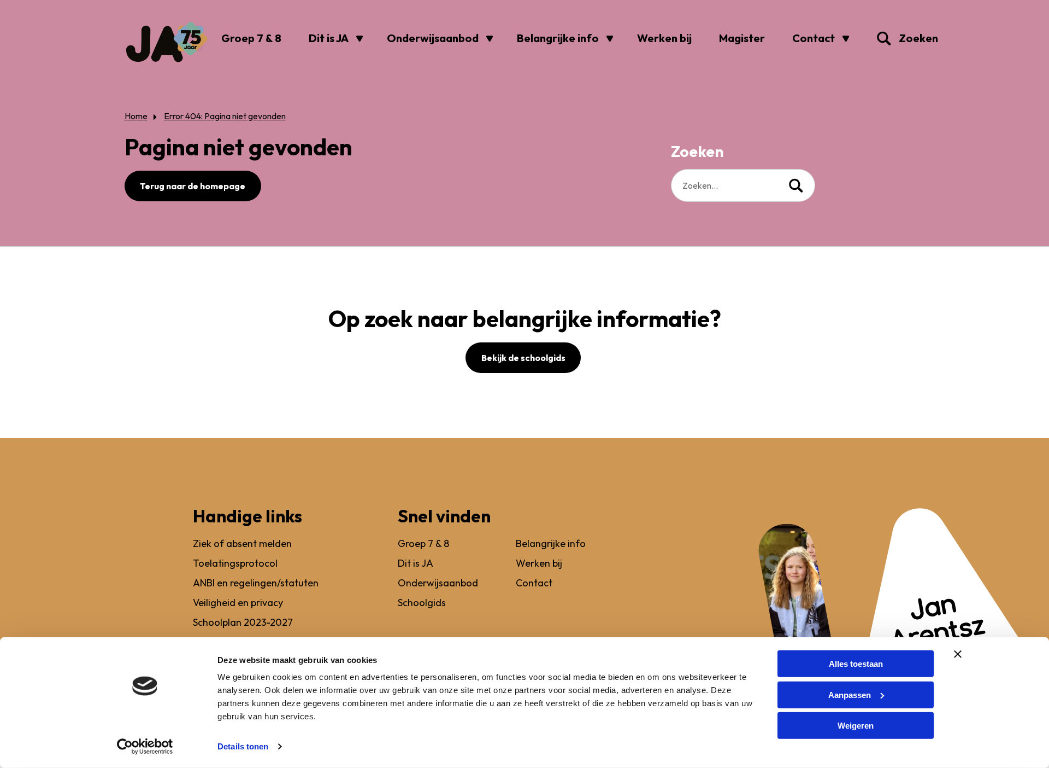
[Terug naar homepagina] (167, 42)
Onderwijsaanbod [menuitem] (433, 38)
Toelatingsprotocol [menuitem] (235, 563)
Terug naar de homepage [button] (192, 186)
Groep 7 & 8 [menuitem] (251, 38)
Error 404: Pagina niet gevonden (225, 115)
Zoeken (888, 38)
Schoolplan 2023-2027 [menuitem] (243, 622)
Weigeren (856, 725)
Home (136, 115)
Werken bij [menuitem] (664, 38)
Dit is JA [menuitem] (329, 38)
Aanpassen (849, 694)
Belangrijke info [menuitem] (558, 38)
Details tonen (242, 746)
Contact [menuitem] (813, 38)
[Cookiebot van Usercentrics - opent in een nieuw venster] (145, 746)
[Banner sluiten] (958, 654)
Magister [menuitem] (742, 38)
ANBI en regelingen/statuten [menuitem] (256, 583)
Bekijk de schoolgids (523, 357)
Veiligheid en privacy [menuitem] (238, 602)
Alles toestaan (856, 663)
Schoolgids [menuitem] (422, 602)
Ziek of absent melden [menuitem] (242, 543)
